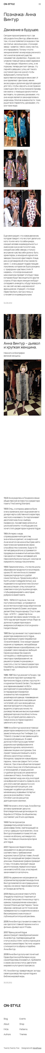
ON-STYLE (9, 3)
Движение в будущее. (21, 30)
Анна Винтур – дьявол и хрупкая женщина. (22, 345)
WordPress (37, 1048)
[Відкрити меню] (39, 4)
